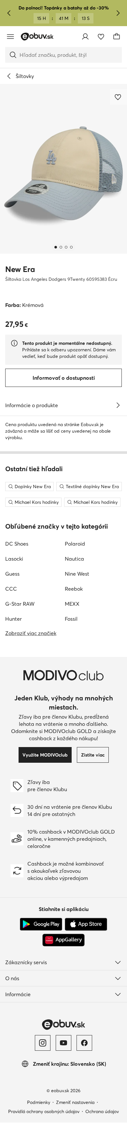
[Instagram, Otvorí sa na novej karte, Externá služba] (42, 1043)
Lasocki (14, 558)
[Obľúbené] (101, 36)
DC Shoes (16, 543)
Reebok (74, 588)
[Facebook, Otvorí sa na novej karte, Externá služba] (84, 1043)
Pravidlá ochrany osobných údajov (43, 1111)
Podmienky (38, 1102)
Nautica (74, 558)
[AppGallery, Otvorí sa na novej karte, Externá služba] (63, 940)
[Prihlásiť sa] (85, 36)
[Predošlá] (9, 13)
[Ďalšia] (118, 13)
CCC (11, 588)
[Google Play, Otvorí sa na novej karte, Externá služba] (41, 924)
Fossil (71, 618)
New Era (20, 269)
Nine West (77, 573)
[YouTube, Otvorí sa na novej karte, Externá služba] (63, 1043)
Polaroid (75, 543)
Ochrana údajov (102, 1111)
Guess (12, 573)
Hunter (13, 618)
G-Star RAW (20, 603)
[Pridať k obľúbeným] (118, 97)
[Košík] (116, 36)
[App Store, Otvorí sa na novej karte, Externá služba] (86, 924)
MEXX (72, 603)
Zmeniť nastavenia (75, 1102)
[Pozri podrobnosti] (118, 405)
